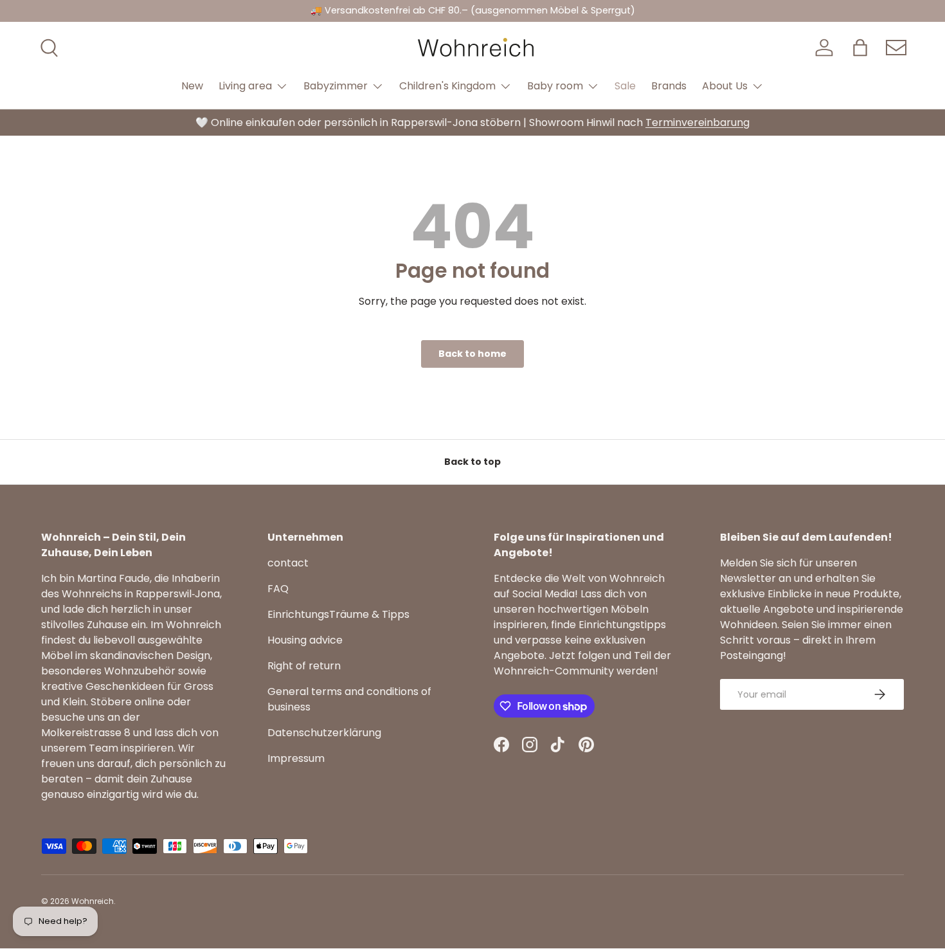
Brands (669, 85)
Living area (245, 85)
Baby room (555, 85)
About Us (725, 85)
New (192, 85)
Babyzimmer (335, 85)
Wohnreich (92, 901)
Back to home (472, 353)
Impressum (296, 758)
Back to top (472, 461)
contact (288, 563)
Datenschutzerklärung (324, 732)
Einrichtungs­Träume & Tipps (338, 614)
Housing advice (305, 640)
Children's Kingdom (447, 85)
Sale (625, 85)
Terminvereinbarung (697, 122)
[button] (860, 47)
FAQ (278, 588)
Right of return (304, 665)
